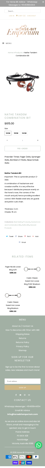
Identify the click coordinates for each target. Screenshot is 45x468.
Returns (22, 338)
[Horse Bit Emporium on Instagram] (24, 395)
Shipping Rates (23, 334)
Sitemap (23, 350)
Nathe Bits (26, 225)
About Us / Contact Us (22, 326)
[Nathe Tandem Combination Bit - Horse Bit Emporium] (23, 82)
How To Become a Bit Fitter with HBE (23, 330)
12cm (8, 133)
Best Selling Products (22, 222)
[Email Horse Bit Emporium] (29, 395)
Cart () (22, 16)
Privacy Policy (22, 346)
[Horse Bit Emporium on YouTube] (20, 395)
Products (18, 52)
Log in (11, 16)
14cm (24, 133)
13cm (16, 133)
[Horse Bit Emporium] (22, 31)
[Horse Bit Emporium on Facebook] (16, 395)
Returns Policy (22, 342)
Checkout (31, 16)
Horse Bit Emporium (25, 452)
